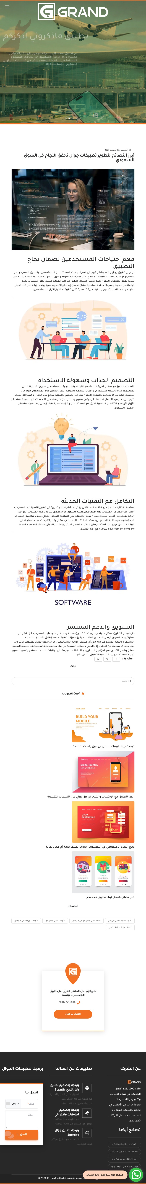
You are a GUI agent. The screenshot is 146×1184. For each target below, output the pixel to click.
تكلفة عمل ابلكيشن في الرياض (86, 921)
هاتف (31, 1104)
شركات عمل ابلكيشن (55, 921)
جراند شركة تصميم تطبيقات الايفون (103, 395)
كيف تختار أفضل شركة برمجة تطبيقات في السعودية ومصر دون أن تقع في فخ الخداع (124, 1168)
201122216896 (67, 1002)
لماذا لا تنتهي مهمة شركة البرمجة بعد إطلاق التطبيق (124, 1160)
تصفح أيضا (130, 1130)
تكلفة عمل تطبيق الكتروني (120, 928)
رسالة (31, 1115)
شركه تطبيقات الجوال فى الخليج (124, 1145)
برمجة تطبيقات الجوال (22, 1069)
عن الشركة (131, 1069)
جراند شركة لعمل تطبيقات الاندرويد (34, 642)
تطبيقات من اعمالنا (73, 1069)
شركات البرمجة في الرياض (120, 921)
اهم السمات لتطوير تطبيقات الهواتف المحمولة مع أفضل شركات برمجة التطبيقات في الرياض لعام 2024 (124, 1153)
